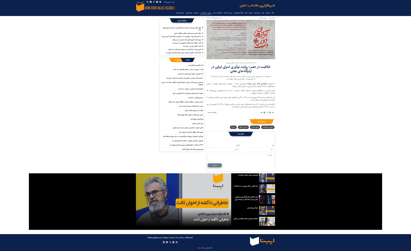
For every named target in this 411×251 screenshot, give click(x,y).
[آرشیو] (163, 242)
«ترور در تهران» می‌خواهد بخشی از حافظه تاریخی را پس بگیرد (185, 102)
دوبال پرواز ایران (252, 207)
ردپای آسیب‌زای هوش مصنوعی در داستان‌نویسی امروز (188, 93)
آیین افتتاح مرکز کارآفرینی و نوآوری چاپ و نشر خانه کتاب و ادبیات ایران (246, 198)
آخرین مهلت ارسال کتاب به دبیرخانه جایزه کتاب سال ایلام (185, 49)
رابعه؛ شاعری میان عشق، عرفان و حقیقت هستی (187, 33)
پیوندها (165, 237)
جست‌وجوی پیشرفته (154, 237)
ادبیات (268, 12)
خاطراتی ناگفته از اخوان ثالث (211, 219)
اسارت (233, 127)
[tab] (188, 60)
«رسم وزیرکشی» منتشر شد (195, 97)
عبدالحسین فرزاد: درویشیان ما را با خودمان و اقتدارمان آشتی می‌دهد (181, 36)
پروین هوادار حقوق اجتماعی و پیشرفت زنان (191, 132)
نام (273, 145)
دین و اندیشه (227, 12)
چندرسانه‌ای (180, 12)
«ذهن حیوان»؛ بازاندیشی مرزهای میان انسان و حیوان (188, 128)
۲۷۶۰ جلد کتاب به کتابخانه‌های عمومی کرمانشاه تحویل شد (186, 145)
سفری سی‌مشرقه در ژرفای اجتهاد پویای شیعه (190, 115)
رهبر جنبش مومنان (197, 123)
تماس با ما (179, 237)
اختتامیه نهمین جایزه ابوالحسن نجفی (246, 218)
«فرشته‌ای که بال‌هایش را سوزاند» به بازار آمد (190, 89)
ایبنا (257, 6)
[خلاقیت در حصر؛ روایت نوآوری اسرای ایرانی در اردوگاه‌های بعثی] (241, 39)
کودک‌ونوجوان (238, 12)
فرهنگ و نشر (217, 12)
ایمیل (238, 145)
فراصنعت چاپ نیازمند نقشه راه (248, 175)
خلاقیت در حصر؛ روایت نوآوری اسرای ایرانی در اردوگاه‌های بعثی (241, 69)
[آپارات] (176, 242)
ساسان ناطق (243, 127)
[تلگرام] (173, 242)
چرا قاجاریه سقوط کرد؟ (196, 119)
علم (246, 12)
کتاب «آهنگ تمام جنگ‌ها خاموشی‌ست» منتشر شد (186, 43)
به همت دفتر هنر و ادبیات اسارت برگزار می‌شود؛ (241, 62)
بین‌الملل (257, 12)
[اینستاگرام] (170, 242)
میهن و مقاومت (206, 12)
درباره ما (171, 237)
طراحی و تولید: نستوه (203, 248)
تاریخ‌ (250, 12)
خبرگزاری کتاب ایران (259, 83)
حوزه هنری (255, 127)
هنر (263, 12)
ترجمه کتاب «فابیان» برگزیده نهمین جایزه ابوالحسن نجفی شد (183, 53)
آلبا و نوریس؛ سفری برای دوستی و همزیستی (190, 74)
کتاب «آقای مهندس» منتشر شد (192, 46)
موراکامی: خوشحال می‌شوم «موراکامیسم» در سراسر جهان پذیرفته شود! (183, 136)
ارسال (215, 165)
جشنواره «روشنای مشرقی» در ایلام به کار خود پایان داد (187, 141)
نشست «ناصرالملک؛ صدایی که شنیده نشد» (191, 106)
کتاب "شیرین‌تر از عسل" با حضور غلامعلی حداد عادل (188, 69)
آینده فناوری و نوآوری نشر (195, 65)
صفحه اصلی (272, 18)
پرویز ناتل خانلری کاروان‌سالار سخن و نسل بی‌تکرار (186, 40)
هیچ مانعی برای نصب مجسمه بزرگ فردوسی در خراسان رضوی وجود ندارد (182, 29)
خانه (272, 12)
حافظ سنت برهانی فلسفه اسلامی (194, 110)
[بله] (167, 242)
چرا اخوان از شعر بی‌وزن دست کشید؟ (246, 186)
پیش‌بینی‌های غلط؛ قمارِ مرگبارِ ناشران (192, 149)
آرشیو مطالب (189, 237)
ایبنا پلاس (188, 12)
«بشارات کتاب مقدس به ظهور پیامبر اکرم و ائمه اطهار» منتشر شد (184, 78)
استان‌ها (196, 12)
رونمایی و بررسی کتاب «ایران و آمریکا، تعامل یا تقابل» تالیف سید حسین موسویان (182, 83)
